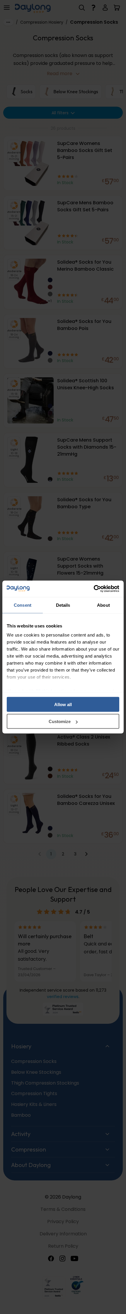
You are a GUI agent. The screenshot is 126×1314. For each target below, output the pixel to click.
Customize (60, 721)
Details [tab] (63, 604)
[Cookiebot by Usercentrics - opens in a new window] (93, 589)
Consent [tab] (22, 604)
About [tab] (103, 604)
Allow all (63, 704)
